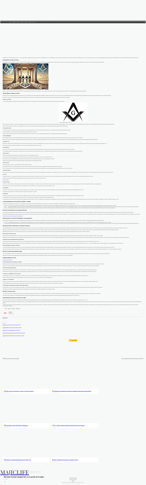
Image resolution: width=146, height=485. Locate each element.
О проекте (73, 480)
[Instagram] (142, 22)
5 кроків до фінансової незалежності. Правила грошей (65, 460)
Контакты (73, 481)
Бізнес (6, 308)
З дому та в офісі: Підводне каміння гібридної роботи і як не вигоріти (68, 425)
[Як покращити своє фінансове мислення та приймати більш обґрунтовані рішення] (74, 374)
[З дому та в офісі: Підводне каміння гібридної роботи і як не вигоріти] (74, 409)
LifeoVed (6, 427)
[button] (145, 22)
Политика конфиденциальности (73, 477)
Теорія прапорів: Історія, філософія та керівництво (16, 425)
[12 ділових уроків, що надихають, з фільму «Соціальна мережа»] (26, 374)
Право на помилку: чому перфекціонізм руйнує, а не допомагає (11, 330)
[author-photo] (4, 393)
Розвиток (13, 308)
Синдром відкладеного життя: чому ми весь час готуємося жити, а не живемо (13, 335)
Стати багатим (18, 308)
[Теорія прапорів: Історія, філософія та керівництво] (26, 409)
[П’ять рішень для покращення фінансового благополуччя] (26, 443)
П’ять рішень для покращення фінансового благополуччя (17, 460)
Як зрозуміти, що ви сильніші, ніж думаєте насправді (11, 358)
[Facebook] (140, 22)
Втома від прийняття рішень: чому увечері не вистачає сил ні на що (12, 327)
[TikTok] (38, 472)
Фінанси (5, 390)
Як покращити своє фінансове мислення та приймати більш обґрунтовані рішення (71, 391)
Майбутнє (9, 308)
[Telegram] (143, 22)
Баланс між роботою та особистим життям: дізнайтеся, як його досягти (132, 358)
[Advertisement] (73, 29)
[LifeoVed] (6, 313)
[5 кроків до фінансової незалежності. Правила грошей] (74, 443)
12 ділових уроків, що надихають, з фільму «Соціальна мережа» (19, 391)
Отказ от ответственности (73, 478)
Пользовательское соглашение (73, 479)
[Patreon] (34, 472)
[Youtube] (8, 321)
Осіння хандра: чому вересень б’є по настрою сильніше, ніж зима (11, 324)
